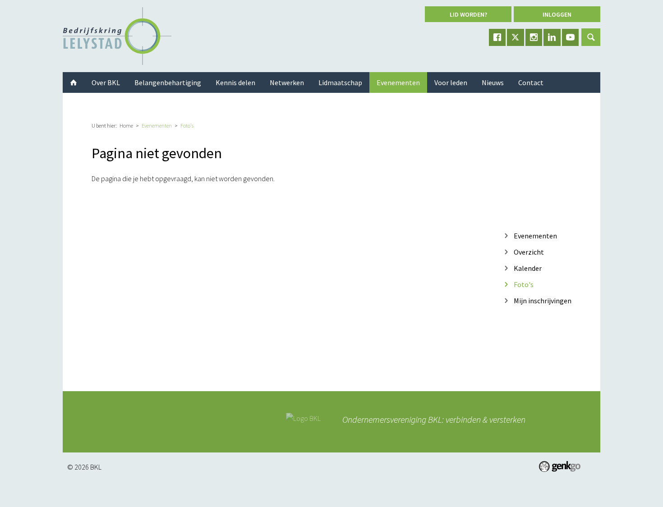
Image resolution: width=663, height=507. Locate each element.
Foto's (186, 125)
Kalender (528, 268)
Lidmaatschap (340, 82)
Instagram (534, 37)
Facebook (497, 37)
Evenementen (157, 125)
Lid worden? (468, 14)
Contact (530, 82)
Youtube (570, 37)
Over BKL (106, 82)
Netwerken (287, 82)
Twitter (515, 37)
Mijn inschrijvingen (542, 300)
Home (126, 125)
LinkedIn (552, 37)
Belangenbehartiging (167, 82)
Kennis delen (235, 82)
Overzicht (529, 251)
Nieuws (493, 82)
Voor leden (450, 82)
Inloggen (557, 14)
